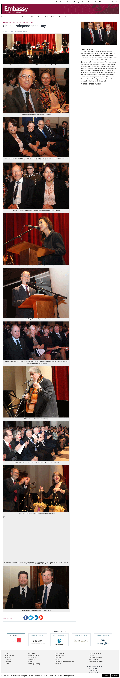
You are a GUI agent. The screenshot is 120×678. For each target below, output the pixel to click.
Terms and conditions (95, 657)
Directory (40, 17)
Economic (8, 661)
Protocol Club (99, 2)
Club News (31, 659)
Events (30, 661)
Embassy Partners (87, 2)
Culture (7, 664)
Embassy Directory (34, 664)
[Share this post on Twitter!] (30, 617)
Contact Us (115, 2)
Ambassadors (11, 17)
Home (3, 17)
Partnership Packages (73, 2)
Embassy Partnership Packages (64, 661)
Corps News (32, 653)
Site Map (91, 655)
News (18, 17)
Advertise (107, 2)
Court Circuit (25, 17)
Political (7, 657)
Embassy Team (59, 655)
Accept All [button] (115, 675)
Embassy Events (64, 17)
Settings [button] (106, 675)
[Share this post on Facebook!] (25, 617)
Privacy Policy (93, 659)
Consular (8, 659)
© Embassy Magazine (96, 661)
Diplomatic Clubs (33, 655)
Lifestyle (33, 17)
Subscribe (73, 17)
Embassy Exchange (51, 17)
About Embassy (60, 2)
